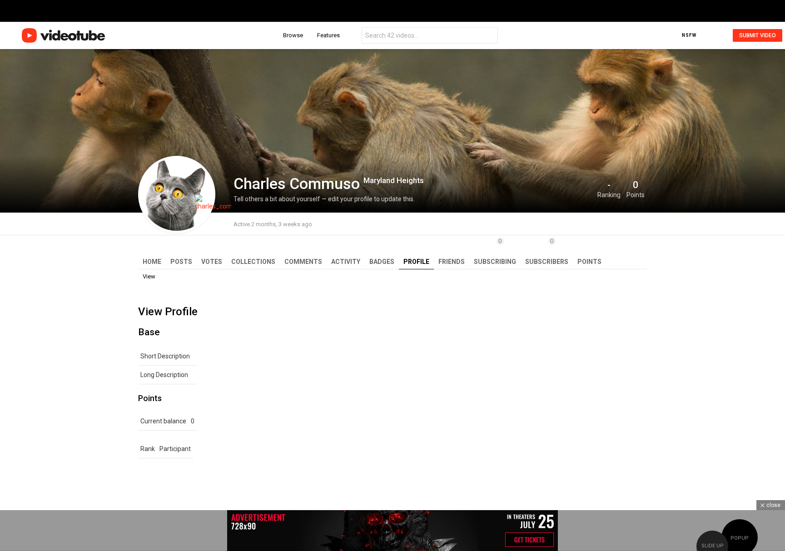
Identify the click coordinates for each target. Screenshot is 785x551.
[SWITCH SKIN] (704, 35)
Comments (303, 261)
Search (489, 36)
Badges (381, 261)
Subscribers (546, 251)
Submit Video (757, 35)
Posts (181, 261)
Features (328, 35)
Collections (253, 261)
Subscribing (495, 251)
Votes (211, 261)
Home (152, 261)
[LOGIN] (718, 35)
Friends (451, 261)
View (149, 276)
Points (589, 261)
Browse (293, 35)
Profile (416, 261)
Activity (345, 261)
